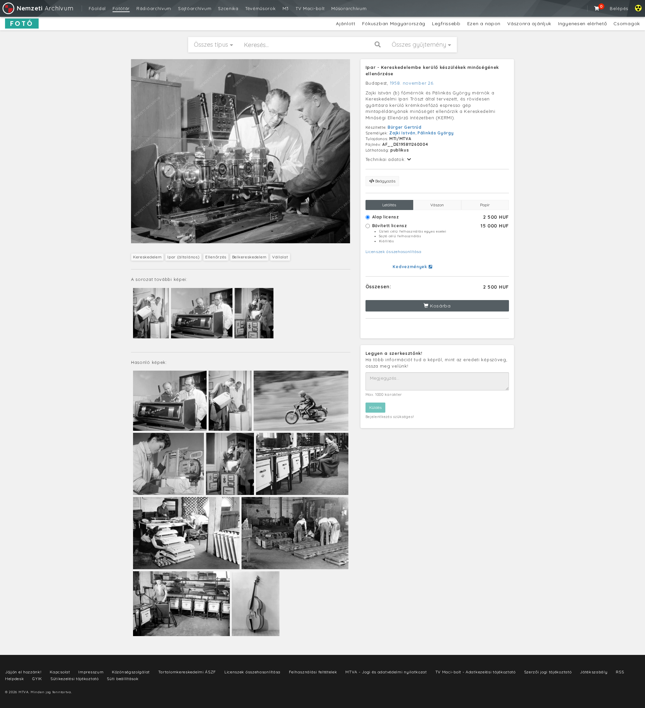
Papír (485, 204)
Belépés (619, 8)
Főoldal (97, 8)
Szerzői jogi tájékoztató (548, 671)
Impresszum (90, 671)
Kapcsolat (60, 671)
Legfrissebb (446, 23)
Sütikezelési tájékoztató (74, 678)
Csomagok (626, 23)
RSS (620, 671)
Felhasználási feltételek (313, 671)
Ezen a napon (484, 23)
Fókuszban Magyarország (393, 23)
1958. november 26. (412, 83)
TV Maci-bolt (310, 8)
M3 (286, 8)
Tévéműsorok (260, 8)
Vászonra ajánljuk (529, 23)
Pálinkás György (436, 132)
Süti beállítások (122, 678)
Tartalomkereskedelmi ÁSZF (187, 671)
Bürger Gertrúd (405, 127)
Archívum (45, 8)
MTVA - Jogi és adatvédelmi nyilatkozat (386, 671)
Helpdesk (14, 678)
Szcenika (228, 8)
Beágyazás (384, 180)
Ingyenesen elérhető (582, 23)
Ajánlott (345, 23)
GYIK (37, 678)
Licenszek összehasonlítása (394, 251)
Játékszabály (593, 671)
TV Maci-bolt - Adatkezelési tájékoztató (475, 671)
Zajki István (402, 132)
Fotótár (121, 8)
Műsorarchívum (349, 8)
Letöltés (389, 204)
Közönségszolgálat (131, 671)
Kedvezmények (410, 266)
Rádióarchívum (153, 8)
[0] (597, 8)
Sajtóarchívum (194, 8)
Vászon (437, 204)
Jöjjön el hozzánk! (23, 671)
